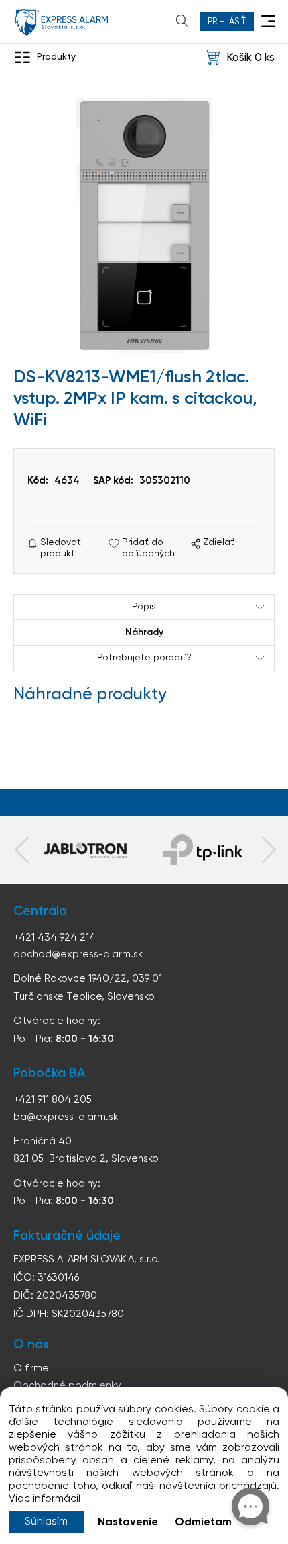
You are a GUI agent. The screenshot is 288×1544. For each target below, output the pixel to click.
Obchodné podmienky (67, 1386)
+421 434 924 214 (54, 938)
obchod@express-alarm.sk (78, 954)
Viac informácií (44, 1499)
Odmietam (203, 1522)
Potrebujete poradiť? (144, 657)
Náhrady (144, 632)
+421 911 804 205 (52, 1100)
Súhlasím (46, 1521)
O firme (31, 1368)
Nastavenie (128, 1522)
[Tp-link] (85, 850)
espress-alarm (61, 22)
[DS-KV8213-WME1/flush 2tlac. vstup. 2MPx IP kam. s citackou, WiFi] (144, 225)
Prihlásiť (227, 21)
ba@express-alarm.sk (65, 1117)
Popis (144, 606)
